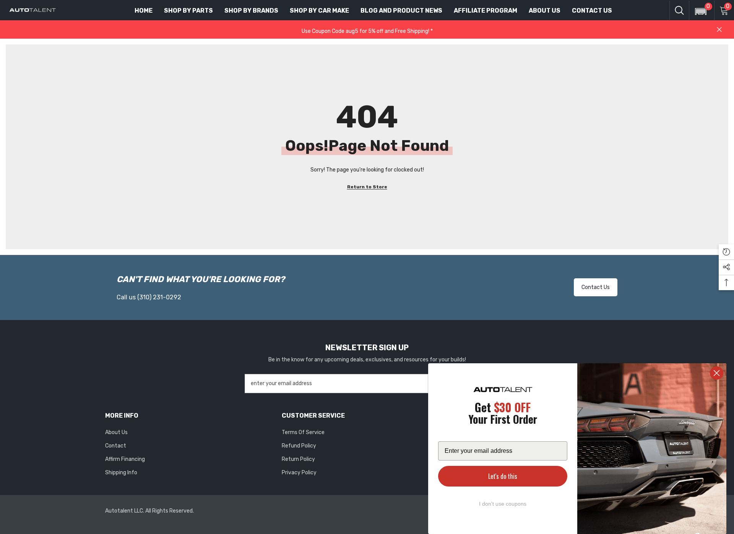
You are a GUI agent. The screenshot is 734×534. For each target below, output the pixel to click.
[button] (698, 6)
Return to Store (367, 186)
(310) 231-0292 (159, 297)
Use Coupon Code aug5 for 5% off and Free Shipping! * (367, 31)
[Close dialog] (716, 373)
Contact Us (595, 287)
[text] (502, 414)
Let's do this (502, 476)
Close (719, 29)
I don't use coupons (502, 504)
